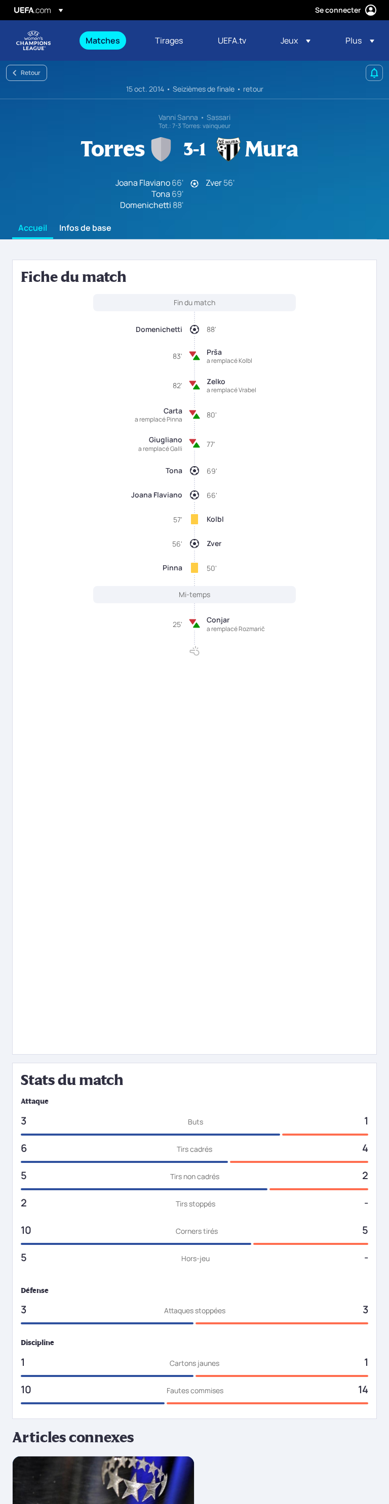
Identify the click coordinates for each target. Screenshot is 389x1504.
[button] (295, 40)
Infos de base (85, 228)
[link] (103, 40)
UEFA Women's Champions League (33, 40)
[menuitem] (107, 40)
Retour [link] (31, 72)
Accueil (32, 228)
